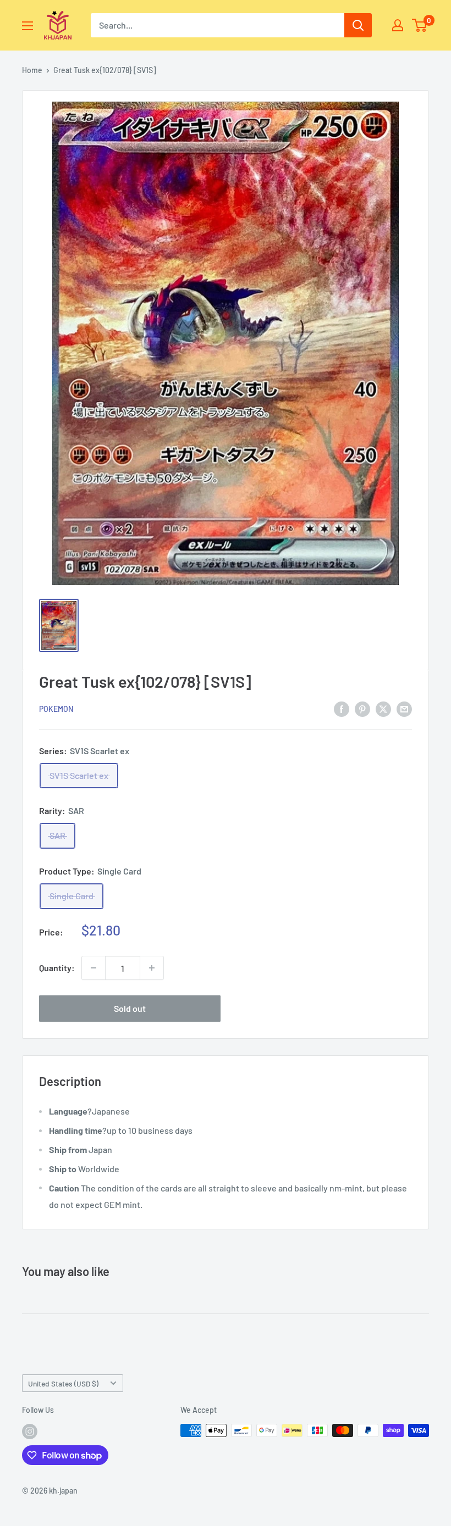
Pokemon (56, 709)
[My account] (397, 25)
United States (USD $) (63, 1383)
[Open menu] (27, 25)
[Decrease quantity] (93, 967)
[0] (420, 25)
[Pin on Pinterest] (362, 708)
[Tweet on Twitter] (383, 708)
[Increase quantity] (151, 967)
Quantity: (57, 967)
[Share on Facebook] (341, 708)
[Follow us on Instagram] (29, 1431)
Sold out (130, 1008)
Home (32, 70)
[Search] (358, 25)
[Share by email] (404, 708)
